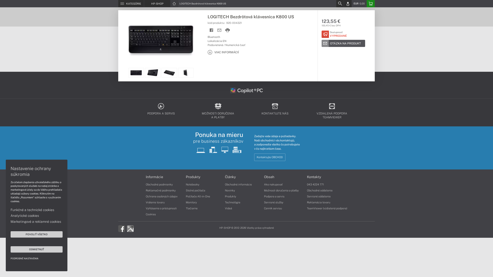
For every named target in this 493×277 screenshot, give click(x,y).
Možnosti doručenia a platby (281, 190)
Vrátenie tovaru (155, 202)
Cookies (151, 214)
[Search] (340, 3)
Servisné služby (273, 202)
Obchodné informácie (238, 184)
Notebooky (192, 184)
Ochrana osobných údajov (162, 196)
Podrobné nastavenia (25, 258)
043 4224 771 (315, 184)
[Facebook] (121, 228)
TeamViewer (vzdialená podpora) (327, 208)
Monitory (191, 202)
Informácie (154, 177)
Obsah (269, 177)
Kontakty (314, 177)
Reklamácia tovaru (318, 202)
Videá (228, 208)
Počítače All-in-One (198, 196)
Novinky (230, 190)
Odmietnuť (36, 249)
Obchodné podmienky (159, 184)
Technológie (232, 202)
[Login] (348, 3)
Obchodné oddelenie (320, 190)
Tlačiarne (192, 208)
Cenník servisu (273, 208)
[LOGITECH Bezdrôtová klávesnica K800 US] (161, 39)
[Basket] (371, 3)
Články (230, 177)
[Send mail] (219, 30)
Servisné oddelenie (319, 196)
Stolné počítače (195, 190)
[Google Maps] (130, 228)
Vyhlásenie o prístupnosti (161, 208)
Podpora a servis (274, 196)
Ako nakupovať (273, 184)
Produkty (193, 177)
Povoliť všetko (37, 234)
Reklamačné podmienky (161, 190)
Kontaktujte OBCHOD (270, 157)
